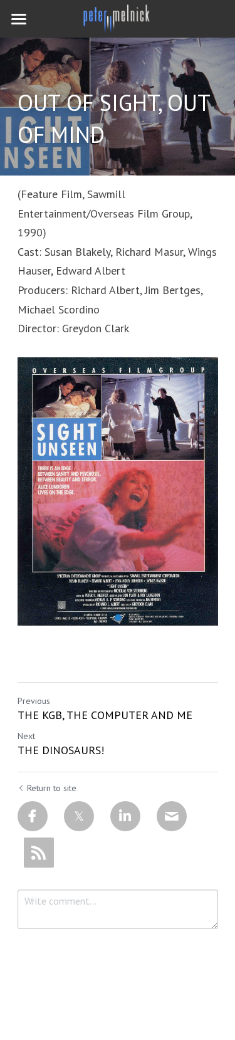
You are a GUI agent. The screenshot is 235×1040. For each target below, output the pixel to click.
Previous (34, 700)
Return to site (51, 788)
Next (26, 736)
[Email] (172, 816)
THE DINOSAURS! (61, 750)
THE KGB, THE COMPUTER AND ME (105, 715)
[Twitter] (79, 816)
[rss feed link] (39, 853)
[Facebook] (33, 816)
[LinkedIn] (125, 816)
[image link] (118, 18)
